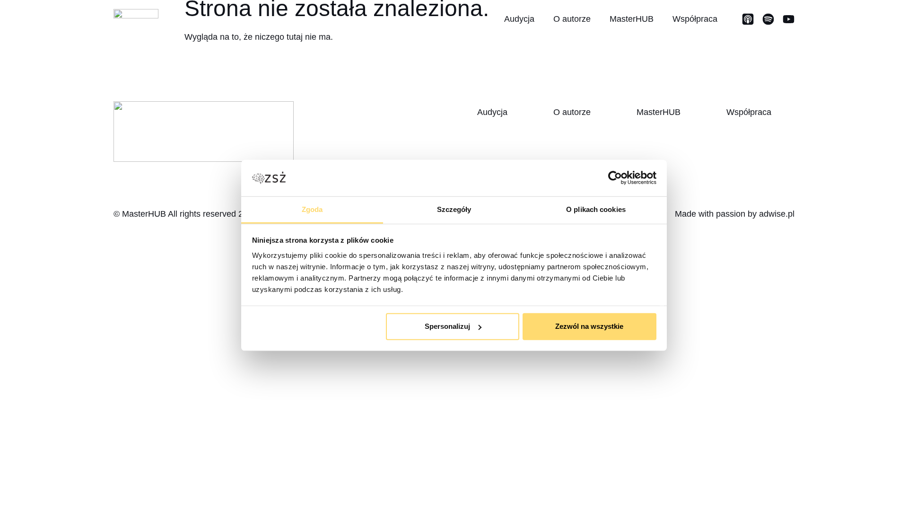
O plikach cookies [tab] (596, 209)
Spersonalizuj (447, 326)
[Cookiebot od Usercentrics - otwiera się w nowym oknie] (615, 178)
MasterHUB (632, 19)
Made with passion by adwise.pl (734, 214)
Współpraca (694, 19)
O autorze (572, 19)
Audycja (519, 19)
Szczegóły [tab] (454, 209)
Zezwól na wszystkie (589, 326)
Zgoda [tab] (312, 209)
